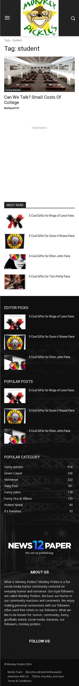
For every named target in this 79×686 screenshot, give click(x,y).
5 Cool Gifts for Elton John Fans (49, 256)
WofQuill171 (11, 108)
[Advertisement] (39, 156)
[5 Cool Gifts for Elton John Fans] (14, 261)
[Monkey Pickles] (39, 546)
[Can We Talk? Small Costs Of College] (39, 74)
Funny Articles (13, 90)
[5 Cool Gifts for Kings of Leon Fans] (14, 221)
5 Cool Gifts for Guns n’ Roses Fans (52, 236)
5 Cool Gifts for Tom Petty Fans (49, 276)
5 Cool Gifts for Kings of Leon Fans (51, 215)
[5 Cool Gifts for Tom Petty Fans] (14, 282)
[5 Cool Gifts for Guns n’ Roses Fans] (14, 241)
